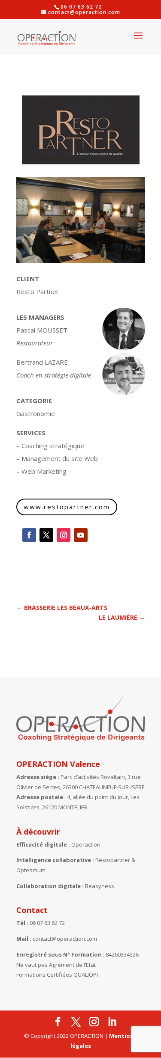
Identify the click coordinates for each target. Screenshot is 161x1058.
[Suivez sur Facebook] (29, 535)
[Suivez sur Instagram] (63, 535)
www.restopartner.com (67, 506)
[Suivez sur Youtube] (81, 535)
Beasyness (99, 886)
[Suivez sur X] (46, 535)
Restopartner (112, 860)
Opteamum (31, 870)
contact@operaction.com (65, 938)
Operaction (85, 844)
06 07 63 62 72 (47, 923)
